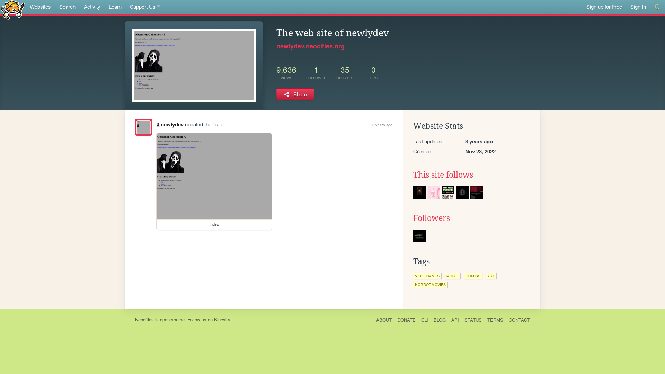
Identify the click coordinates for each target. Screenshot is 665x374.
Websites (40, 6)
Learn (115, 6)
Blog (440, 320)
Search (67, 6)
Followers (431, 218)
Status (473, 320)
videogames (427, 275)
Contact (519, 320)
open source (172, 319)
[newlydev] (143, 127)
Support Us (143, 6)
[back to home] (12, 9)
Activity (92, 6)
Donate (406, 320)
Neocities (144, 319)
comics (473, 275)
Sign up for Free (604, 6)
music (452, 275)
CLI (424, 320)
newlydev (172, 124)
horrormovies (430, 284)
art (491, 275)
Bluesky (222, 319)
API (455, 320)
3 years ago (382, 124)
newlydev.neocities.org (310, 46)
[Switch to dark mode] (657, 7)
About (384, 320)
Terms (495, 320)
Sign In (638, 6)
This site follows (443, 174)
